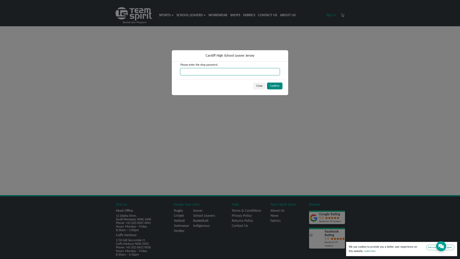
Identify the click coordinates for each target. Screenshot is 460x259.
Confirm (274, 86)
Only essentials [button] (434, 247)
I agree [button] (449, 247)
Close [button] (259, 86)
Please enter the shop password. (199, 64)
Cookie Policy (370, 251)
